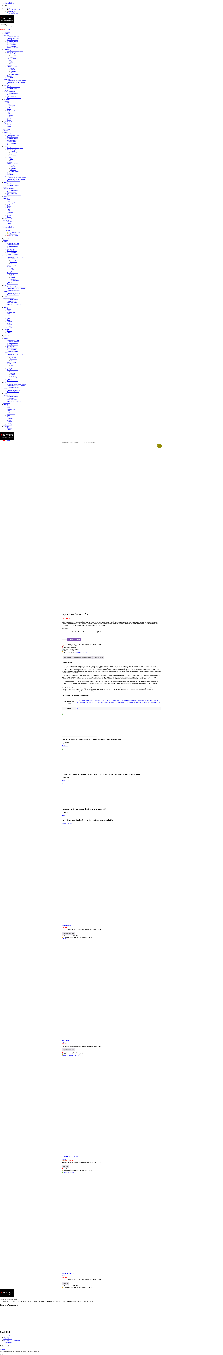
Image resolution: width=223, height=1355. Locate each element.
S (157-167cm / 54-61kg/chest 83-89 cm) (137, 700)
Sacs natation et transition (14, 98)
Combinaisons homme (13, 36)
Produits (6, 33)
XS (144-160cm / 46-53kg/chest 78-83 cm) (88, 700)
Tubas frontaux (14, 74)
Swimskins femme (12, 44)
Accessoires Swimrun (13, 88)
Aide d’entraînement (12, 66)
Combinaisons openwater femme (16, 82)
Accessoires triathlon (12, 47)
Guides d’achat (8, 121)
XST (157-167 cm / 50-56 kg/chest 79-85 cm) (113, 700)
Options (65, 1166)
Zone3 (9, 120)
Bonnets (9, 76)
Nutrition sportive (12, 96)
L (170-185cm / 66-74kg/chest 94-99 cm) (126, 702)
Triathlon (6, 35)
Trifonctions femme (12, 41)
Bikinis (12, 57)
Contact (9, 126)
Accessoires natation (12, 77)
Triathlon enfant (11, 46)
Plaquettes (13, 73)
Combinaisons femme (13, 38)
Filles (11, 62)
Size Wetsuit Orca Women (79, 632)
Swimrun (6, 85)
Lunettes (9, 65)
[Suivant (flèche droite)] (2, 1354)
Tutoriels (9, 124)
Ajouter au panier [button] (68, 933)
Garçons (12, 63)
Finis (8, 107)
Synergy (9, 118)
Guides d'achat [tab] (98, 657)
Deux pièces (13, 55)
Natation (6, 49)
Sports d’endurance (9, 91)
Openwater (7, 79)
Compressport (11, 105)
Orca (8, 113)
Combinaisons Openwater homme (16, 80)
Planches (12, 69)
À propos (6, 123)
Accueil (64, 442)
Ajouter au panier (74, 639)
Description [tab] (67, 657)
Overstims (10, 115)
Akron (9, 102)
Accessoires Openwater (13, 84)
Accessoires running (12, 93)
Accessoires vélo (11, 94)
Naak (8, 112)
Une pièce (13, 54)
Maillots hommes (11, 58)
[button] (6, 8)
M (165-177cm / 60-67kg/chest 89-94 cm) (102, 702)
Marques (6, 101)
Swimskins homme (12, 43)
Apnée (6, 90)
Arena (8, 104)
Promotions (7, 99)
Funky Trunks (11, 110)
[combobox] (8, 26)
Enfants (9, 60)
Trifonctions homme (12, 40)
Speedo (9, 116)
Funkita (9, 109)
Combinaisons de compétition (15, 51)
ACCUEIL (7, 32)
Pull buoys (13, 71)
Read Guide (65, 746)
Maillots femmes (11, 52)
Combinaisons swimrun (13, 87)
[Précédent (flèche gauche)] (0, 1354)
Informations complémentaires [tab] (82, 657)
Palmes (12, 68)
